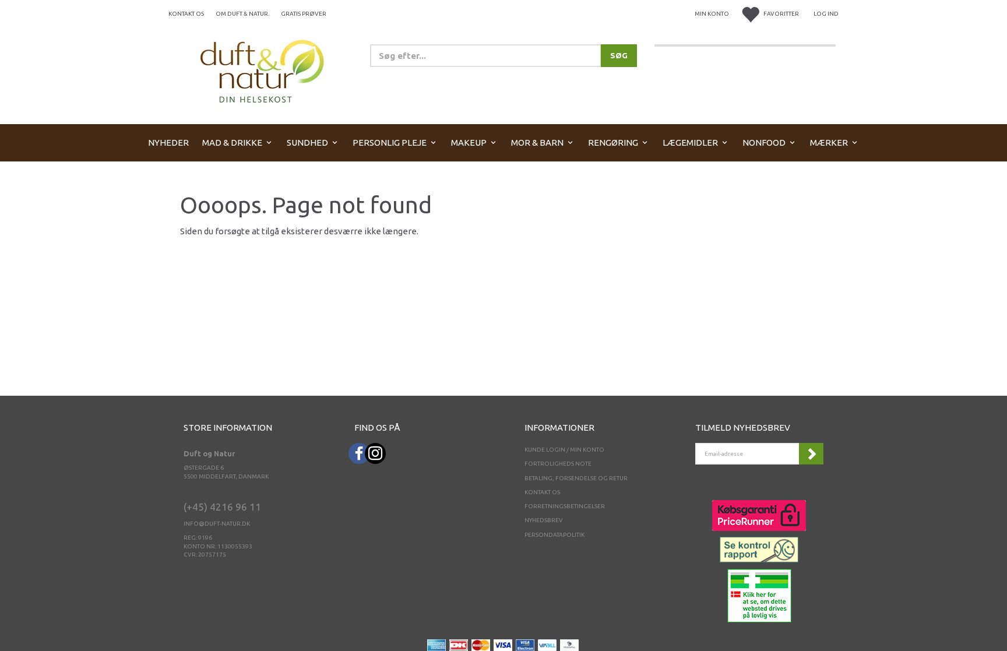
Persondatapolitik (554, 535)
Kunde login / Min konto (564, 449)
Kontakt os (186, 13)
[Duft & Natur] (262, 70)
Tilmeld (811, 454)
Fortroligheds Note (557, 463)
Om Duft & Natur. (242, 13)
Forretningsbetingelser (564, 506)
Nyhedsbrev (543, 520)
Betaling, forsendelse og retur (576, 478)
